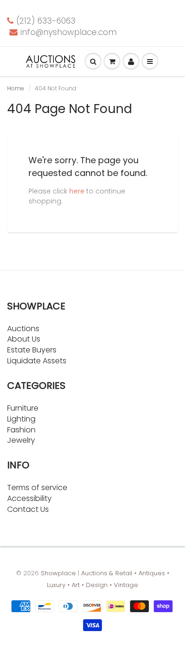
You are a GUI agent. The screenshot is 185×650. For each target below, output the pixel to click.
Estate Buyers (31, 349)
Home (15, 88)
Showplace (58, 573)
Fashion (21, 429)
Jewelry (21, 440)
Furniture (22, 408)
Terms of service (37, 487)
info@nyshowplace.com (68, 32)
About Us (23, 339)
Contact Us (28, 509)
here (76, 191)
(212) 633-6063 (45, 20)
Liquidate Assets (36, 360)
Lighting (21, 418)
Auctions (23, 328)
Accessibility (29, 498)
